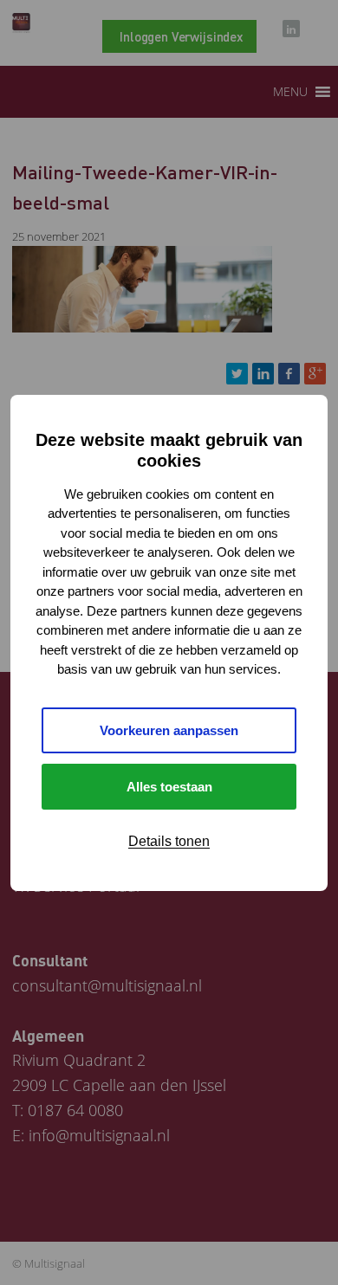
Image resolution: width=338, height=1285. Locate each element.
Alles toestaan (169, 786)
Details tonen (169, 841)
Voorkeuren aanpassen (169, 730)
